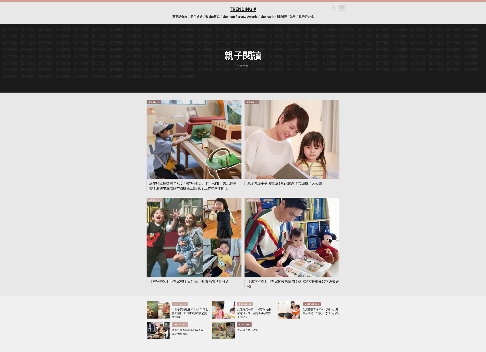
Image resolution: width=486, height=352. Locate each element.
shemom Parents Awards (240, 16)
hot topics (154, 200)
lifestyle (153, 102)
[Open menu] (342, 8)
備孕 (293, 16)
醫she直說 (212, 16)
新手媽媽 (196, 16)
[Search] (333, 8)
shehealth (267, 16)
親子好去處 (306, 16)
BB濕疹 (282, 16)
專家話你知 (180, 16)
